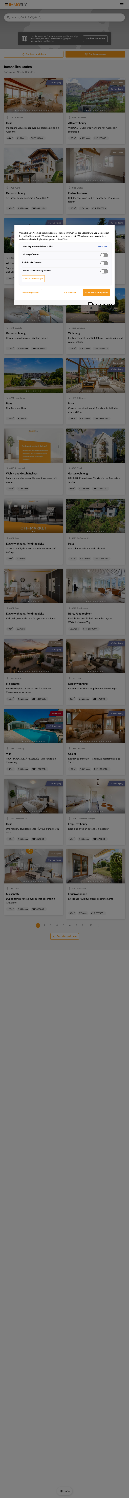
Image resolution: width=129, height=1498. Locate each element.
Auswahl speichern (30, 292)
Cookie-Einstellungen (33, 279)
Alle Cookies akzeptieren (96, 292)
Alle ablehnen (70, 292)
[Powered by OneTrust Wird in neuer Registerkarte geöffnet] (100, 303)
